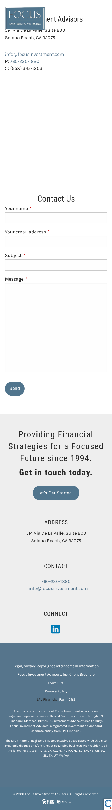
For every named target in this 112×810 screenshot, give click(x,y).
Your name (39, 208)
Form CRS (56, 683)
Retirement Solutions (78, 93)
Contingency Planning (73, 106)
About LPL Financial (82, 67)
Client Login (16, 172)
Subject (36, 255)
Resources (14, 119)
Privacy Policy (56, 691)
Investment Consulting (26, 93)
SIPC (49, 721)
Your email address (48, 232)
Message (37, 279)
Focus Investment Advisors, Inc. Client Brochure (56, 674)
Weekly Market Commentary (31, 146)
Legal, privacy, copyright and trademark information (56, 666)
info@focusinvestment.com (58, 588)
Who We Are (43, 67)
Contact (12, 159)
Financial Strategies (24, 106)
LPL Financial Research (26, 133)
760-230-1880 (56, 581)
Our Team (14, 67)
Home (10, 40)
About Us (13, 53)
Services (13, 80)
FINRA (40, 721)
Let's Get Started (56, 493)
